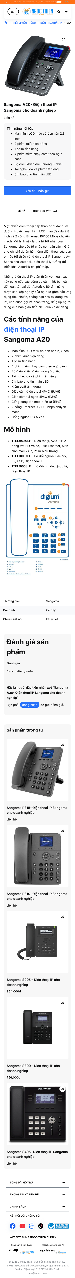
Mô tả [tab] (21, 211)
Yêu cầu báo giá (38, 191)
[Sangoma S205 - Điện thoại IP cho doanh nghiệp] (37, 942)
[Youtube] (22, 1226)
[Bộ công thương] (58, 1226)
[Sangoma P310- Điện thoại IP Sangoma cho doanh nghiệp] (37, 856)
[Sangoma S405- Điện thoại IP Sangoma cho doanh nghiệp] (37, 1114)
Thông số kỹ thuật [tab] (45, 211)
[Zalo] (31, 1226)
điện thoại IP (24, 329)
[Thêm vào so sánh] (62, 745)
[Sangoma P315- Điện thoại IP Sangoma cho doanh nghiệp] (37, 770)
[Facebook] (13, 1226)
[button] (37, 1183)
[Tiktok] (40, 1226)
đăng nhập (30, 705)
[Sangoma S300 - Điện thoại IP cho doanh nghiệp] (37, 1028)
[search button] (59, 11)
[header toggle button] (13, 11)
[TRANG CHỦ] (5, 22)
